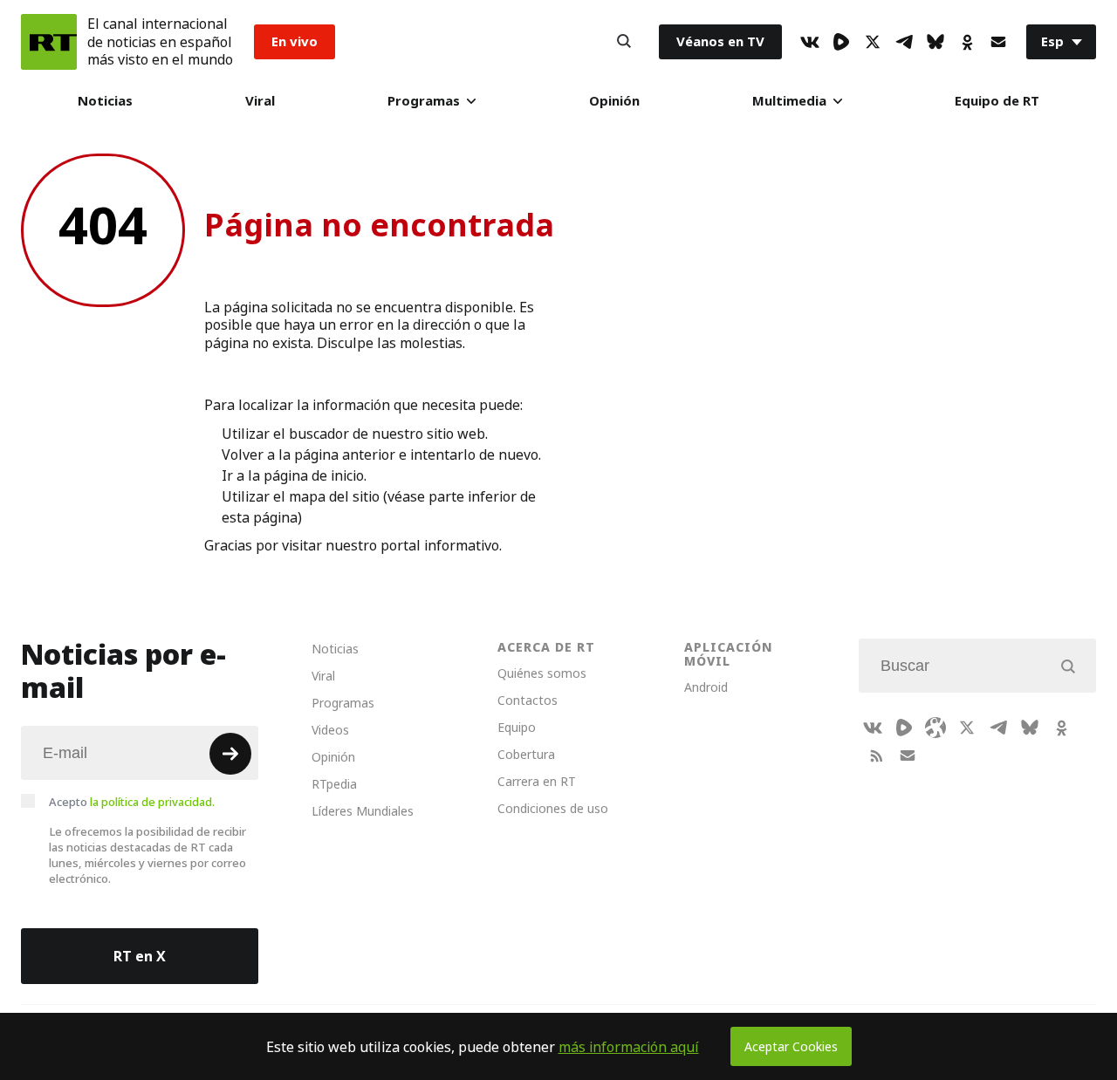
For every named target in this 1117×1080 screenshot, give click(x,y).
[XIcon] (873, 42)
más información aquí (628, 1046)
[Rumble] (841, 42)
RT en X (139, 956)
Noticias (105, 101)
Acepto (132, 802)
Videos (330, 730)
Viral (260, 101)
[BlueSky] (935, 42)
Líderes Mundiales (363, 811)
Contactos (527, 700)
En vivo (294, 41)
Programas (423, 101)
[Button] (624, 42)
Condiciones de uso (552, 808)
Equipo (516, 727)
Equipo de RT (997, 101)
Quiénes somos (541, 673)
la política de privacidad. (152, 801)
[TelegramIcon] (904, 42)
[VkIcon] (810, 42)
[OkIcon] (967, 42)
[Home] (49, 42)
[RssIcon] (876, 755)
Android (706, 687)
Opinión (614, 101)
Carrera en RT (536, 781)
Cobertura (526, 754)
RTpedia (334, 784)
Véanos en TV (720, 41)
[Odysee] (935, 728)
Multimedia (789, 101)
